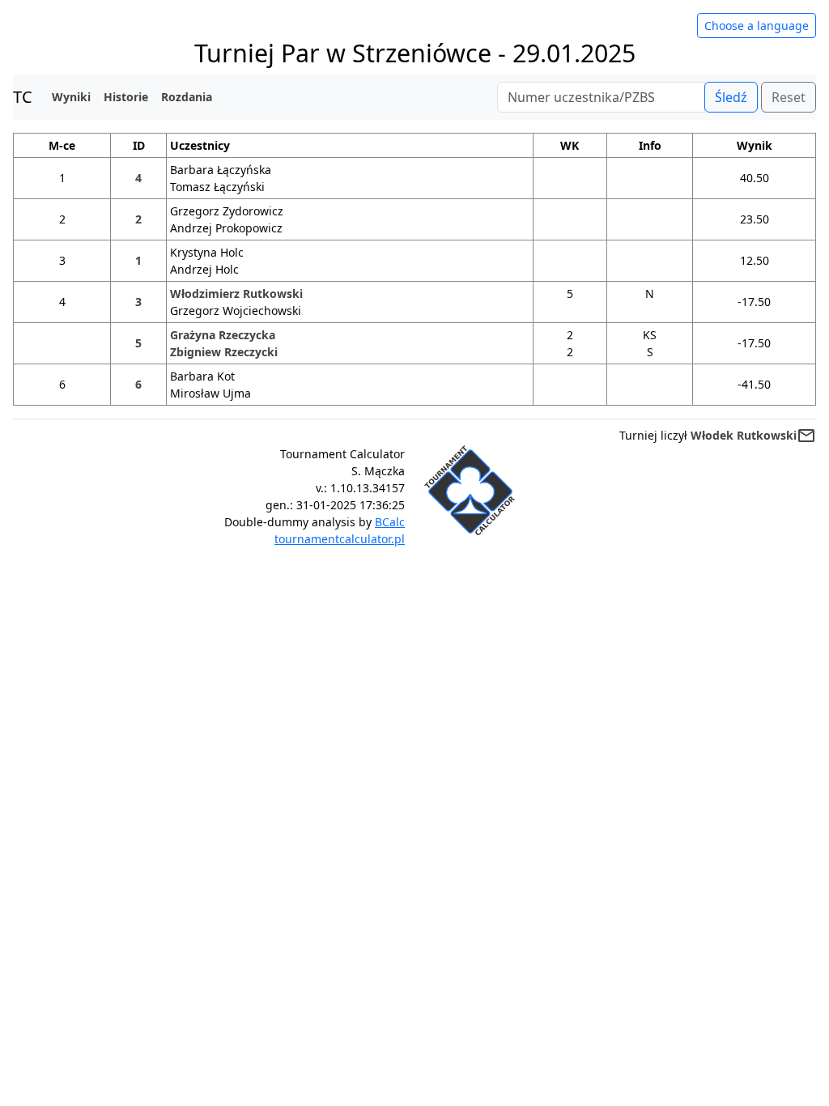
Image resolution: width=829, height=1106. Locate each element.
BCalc (390, 522)
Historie (126, 96)
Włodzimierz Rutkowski (236, 293)
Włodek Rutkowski (744, 435)
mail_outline (806, 435)
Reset (789, 97)
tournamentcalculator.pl (339, 539)
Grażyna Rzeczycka (222, 334)
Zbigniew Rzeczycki (224, 351)
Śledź (731, 97)
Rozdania (186, 96)
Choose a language (756, 25)
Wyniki (71, 96)
